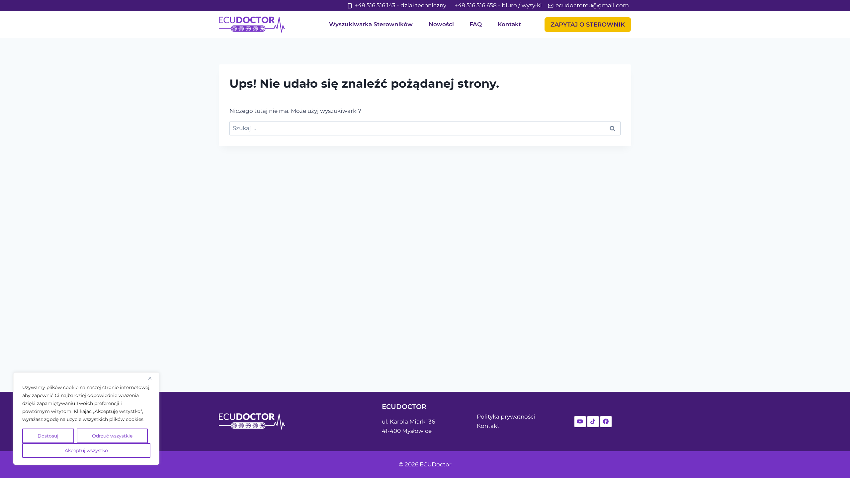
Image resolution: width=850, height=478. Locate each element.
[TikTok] (593, 421)
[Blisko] (152, 378)
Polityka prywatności (506, 416)
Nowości (441, 24)
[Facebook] (606, 421)
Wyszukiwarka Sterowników (371, 24)
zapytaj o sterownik (588, 24)
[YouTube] (580, 421)
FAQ (475, 24)
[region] (86, 418)
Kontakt (509, 24)
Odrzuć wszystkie (112, 436)
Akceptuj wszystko (86, 450)
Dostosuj (48, 436)
